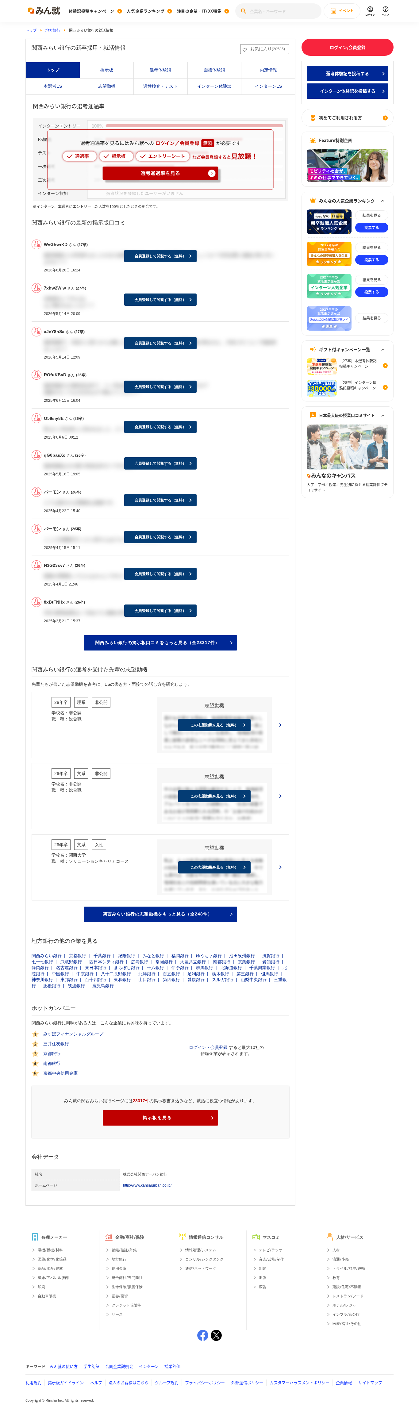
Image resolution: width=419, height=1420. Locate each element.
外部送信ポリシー (247, 1382)
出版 (262, 1278)
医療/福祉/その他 (347, 1324)
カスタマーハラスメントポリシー (299, 1382)
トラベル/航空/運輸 (349, 1268)
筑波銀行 (76, 985)
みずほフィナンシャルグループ (73, 1034)
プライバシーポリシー (205, 1382)
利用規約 (33, 1382)
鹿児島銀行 (103, 985)
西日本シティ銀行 (106, 961)
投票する (371, 227)
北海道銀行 (231, 967)
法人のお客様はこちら (128, 1382)
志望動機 (106, 86)
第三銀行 (245, 973)
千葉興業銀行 (262, 967)
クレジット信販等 (126, 1305)
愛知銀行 (270, 961)
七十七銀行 (42, 961)
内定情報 (268, 69)
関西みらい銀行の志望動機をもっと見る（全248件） (157, 913)
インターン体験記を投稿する (347, 91)
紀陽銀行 (126, 955)
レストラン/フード (348, 1296)
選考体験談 (160, 69)
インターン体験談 (214, 86)
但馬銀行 (269, 973)
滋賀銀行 (270, 955)
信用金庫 (119, 1268)
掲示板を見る (157, 1117)
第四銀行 (171, 979)
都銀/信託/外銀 (124, 1250)
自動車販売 (47, 1296)
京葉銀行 (246, 961)
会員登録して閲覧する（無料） (160, 256)
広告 (262, 1287)
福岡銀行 (180, 955)
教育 (336, 1278)
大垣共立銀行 (193, 961)
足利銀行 (196, 973)
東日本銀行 (95, 967)
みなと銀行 (153, 955)
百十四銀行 (95, 979)
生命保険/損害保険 (127, 1287)
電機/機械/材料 (50, 1250)
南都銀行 (221, 961)
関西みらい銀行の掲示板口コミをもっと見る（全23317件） (157, 642)
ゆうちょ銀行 (209, 955)
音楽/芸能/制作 (271, 1259)
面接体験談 (214, 69)
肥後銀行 (51, 985)
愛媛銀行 (196, 979)
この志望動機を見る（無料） (214, 725)
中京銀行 (85, 973)
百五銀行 (171, 973)
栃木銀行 (220, 973)
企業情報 (344, 1382)
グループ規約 (167, 1382)
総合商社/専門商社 (127, 1278)
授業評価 (172, 1366)
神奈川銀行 (42, 979)
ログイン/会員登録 (348, 47)
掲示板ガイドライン (66, 1382)
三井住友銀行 (56, 1044)
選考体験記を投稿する (347, 73)
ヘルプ (96, 1382)
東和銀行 (122, 979)
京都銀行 (77, 955)
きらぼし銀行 (127, 967)
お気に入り (267, 48)
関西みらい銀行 (47, 955)
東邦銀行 (69, 979)
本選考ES (53, 86)
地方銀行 (52, 30)
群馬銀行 (204, 967)
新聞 (262, 1268)
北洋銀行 (147, 973)
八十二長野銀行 (116, 973)
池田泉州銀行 (242, 955)
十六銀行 (155, 967)
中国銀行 (60, 973)
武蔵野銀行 (71, 961)
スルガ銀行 (222, 979)
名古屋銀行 (67, 967)
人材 (336, 1250)
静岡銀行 (40, 967)
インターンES (268, 86)
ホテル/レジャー (346, 1305)
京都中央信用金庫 (60, 1073)
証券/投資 (120, 1296)
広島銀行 (139, 961)
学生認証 (91, 1366)
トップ (31, 30)
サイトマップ (370, 1382)
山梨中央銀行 (254, 979)
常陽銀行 (164, 961)
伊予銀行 (180, 967)
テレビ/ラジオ (271, 1250)
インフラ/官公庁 (346, 1314)
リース (117, 1314)
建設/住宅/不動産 (347, 1287)
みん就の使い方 (64, 1366)
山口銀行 (147, 979)
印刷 (41, 1287)
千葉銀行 (102, 955)
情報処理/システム (200, 1250)
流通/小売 (341, 1259)
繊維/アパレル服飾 (53, 1278)
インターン (149, 1366)
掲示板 (106, 69)
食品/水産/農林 (50, 1268)
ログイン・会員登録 (208, 1047)
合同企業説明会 (119, 1366)
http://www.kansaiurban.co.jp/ (147, 1185)
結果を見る (372, 215)
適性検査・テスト (160, 86)
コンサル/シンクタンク (204, 1259)
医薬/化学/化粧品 (52, 1259)
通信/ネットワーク (200, 1268)
